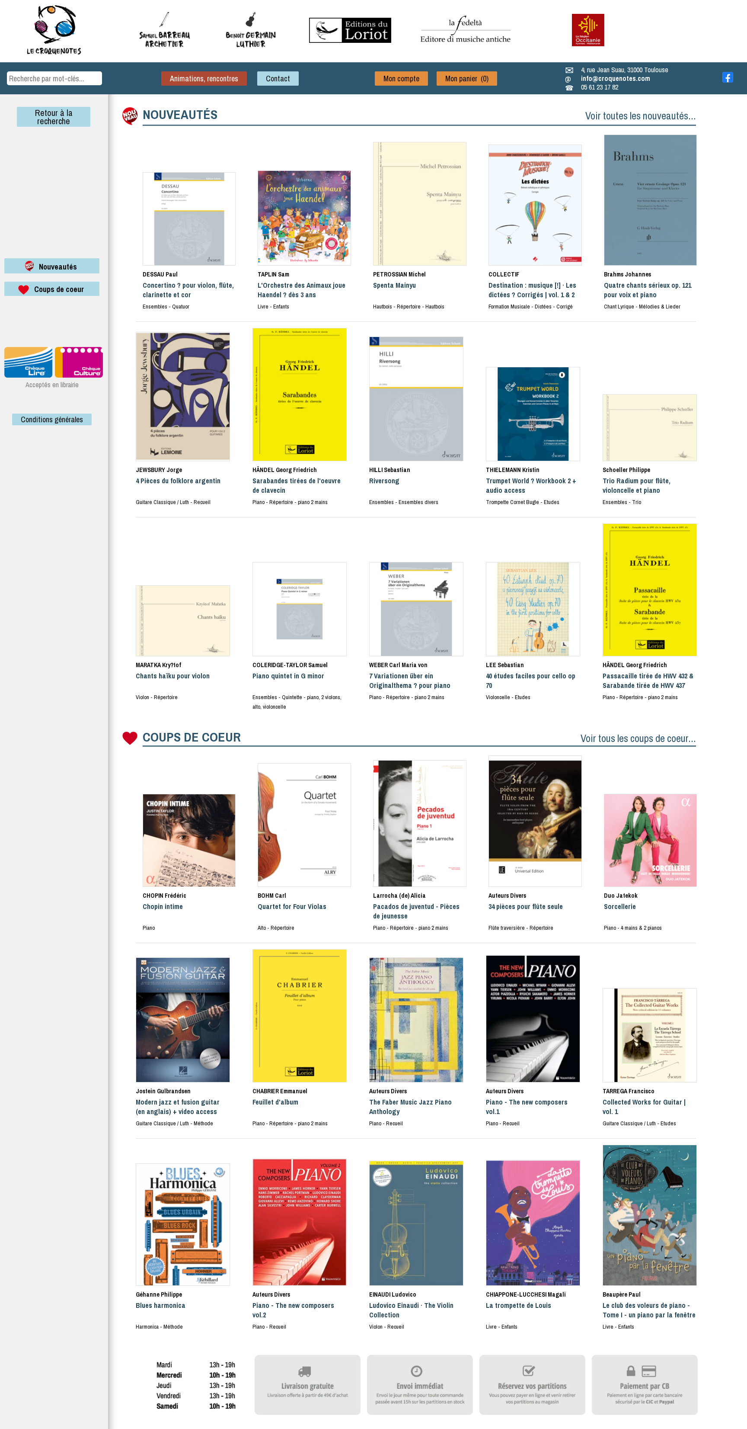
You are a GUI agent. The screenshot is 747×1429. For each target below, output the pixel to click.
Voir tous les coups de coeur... (638, 738)
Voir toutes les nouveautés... (640, 115)
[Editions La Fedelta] (467, 49)
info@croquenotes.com (615, 78)
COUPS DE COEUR (192, 736)
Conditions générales (52, 419)
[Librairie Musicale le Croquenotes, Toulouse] (350, 40)
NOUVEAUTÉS (180, 114)
